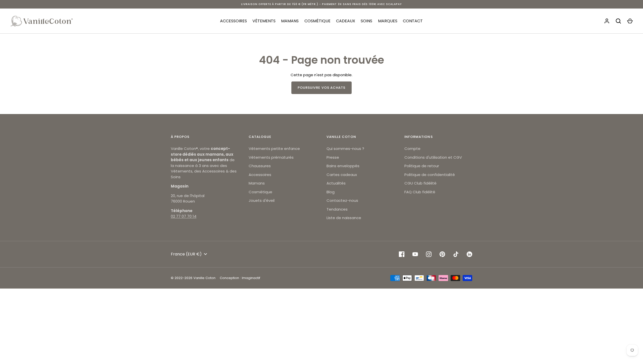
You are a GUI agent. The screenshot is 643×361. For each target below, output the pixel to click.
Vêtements (264, 21)
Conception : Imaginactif (240, 278)
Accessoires (233, 21)
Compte (412, 148)
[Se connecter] (606, 21)
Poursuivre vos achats (321, 87)
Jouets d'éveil (262, 200)
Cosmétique (317, 21)
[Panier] (629, 21)
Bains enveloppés (343, 165)
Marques (387, 21)
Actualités (336, 183)
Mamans (290, 21)
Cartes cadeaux (342, 174)
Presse (333, 157)
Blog (331, 192)
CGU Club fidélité (420, 183)
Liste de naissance (344, 217)
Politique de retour (421, 165)
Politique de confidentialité (429, 174)
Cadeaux (345, 21)
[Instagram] (428, 254)
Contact (413, 21)
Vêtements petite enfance (274, 148)
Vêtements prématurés (271, 157)
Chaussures (260, 165)
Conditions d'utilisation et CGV (433, 157)
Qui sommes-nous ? (345, 148)
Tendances (337, 209)
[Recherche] (618, 21)
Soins (366, 21)
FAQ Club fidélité (419, 192)
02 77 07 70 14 (183, 216)
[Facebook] (401, 254)
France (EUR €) (186, 254)
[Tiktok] (455, 254)
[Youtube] (415, 254)
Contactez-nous (342, 200)
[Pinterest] (442, 254)
